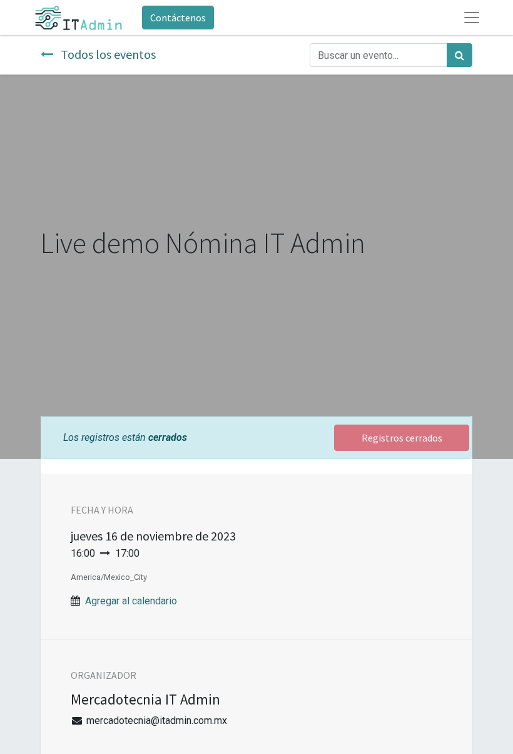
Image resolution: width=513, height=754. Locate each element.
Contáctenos (178, 17)
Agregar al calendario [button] (131, 601)
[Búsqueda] (459, 55)
